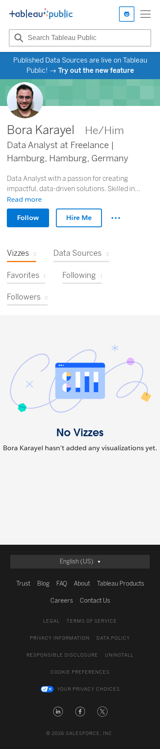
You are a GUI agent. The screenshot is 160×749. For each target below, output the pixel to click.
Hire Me (79, 217)
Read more (24, 199)
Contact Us (95, 600)
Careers (61, 600)
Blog (43, 583)
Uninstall (119, 655)
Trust (23, 583)
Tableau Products (120, 583)
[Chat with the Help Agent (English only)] (126, 14)
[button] (58, 711)
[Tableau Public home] (41, 14)
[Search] (17, 38)
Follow (28, 217)
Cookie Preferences (80, 672)
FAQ (61, 583)
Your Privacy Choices (88, 689)
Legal (51, 621)
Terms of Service (92, 621)
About (82, 583)
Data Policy (113, 638)
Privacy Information (60, 638)
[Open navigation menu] (145, 14)
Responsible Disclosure (62, 655)
